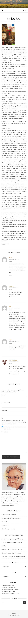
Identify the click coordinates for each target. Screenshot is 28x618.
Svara (10, 261)
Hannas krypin (6, 542)
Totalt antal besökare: (8, 589)
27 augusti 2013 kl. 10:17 (14, 259)
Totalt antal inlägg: (7, 591)
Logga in (14, 613)
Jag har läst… (5, 525)
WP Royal (17, 615)
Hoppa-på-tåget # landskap (9, 514)
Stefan (3, 549)
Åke (3, 553)
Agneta (11, 286)
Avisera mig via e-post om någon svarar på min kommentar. (14, 428)
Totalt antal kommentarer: (9, 593)
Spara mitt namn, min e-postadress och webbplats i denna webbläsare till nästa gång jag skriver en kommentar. (14, 422)
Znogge (4, 539)
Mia (10, 306)
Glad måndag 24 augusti (8, 529)
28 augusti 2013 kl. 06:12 (14, 361)
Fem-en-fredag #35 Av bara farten (11, 518)
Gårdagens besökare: (7, 587)
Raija (10, 340)
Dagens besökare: (7, 585)
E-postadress (6, 402)
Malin (10, 257)
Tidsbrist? (4, 522)
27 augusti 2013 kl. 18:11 (14, 308)
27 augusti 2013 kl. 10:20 (14, 287)
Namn (4, 395)
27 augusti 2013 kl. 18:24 (14, 341)
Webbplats (4, 410)
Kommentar (5, 432)
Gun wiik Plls (13, 360)
